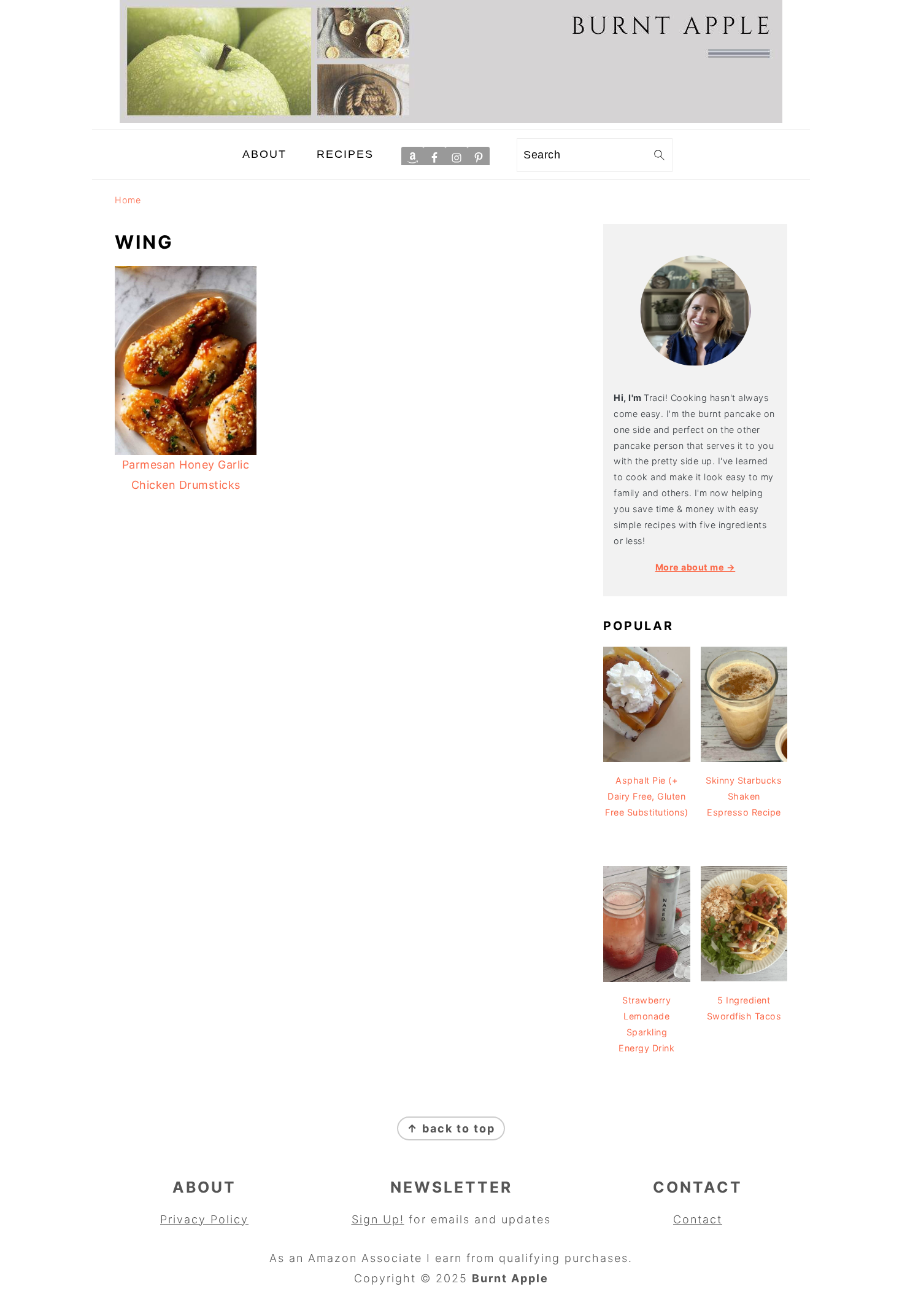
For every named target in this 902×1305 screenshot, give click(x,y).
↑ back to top (451, 1128)
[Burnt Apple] (451, 118)
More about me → (695, 567)
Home (128, 200)
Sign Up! (378, 1219)
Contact (697, 1219)
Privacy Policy (204, 1219)
